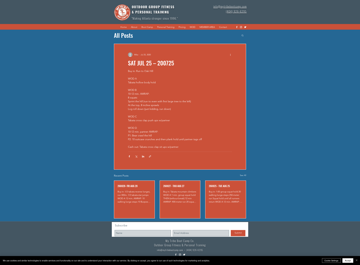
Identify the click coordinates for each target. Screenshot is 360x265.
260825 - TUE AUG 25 (219, 186)
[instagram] (241, 27)
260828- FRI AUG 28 (128, 186)
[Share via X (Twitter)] (136, 156)
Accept (348, 260)
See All (243, 175)
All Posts (123, 35)
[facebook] (236, 27)
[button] (134, 27)
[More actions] (230, 54)
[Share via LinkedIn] (143, 156)
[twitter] (245, 27)
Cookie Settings (331, 260)
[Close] (356, 260)
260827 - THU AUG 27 (173, 186)
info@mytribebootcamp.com (170, 250)
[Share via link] (150, 156)
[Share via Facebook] (129, 156)
